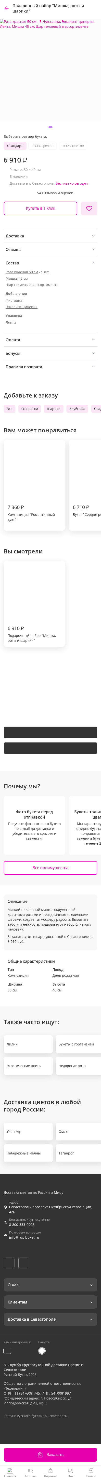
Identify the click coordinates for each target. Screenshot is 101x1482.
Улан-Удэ (14, 1131)
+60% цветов (73, 145)
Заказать (55, 1454)
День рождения (65, 975)
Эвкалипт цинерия (22, 306)
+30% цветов (42, 145)
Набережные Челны (24, 1153)
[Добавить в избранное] (89, 208)
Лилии (12, 1044)
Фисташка (14, 300)
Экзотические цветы (24, 1065)
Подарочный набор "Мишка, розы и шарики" (32, 634)
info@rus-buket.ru (24, 1237)
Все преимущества (50, 867)
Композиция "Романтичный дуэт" (31, 513)
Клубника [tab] (77, 408)
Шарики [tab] (54, 408)
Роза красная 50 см (22, 272)
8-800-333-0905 (21, 1224)
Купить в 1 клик (40, 208)
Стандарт (15, 145)
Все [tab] (10, 408)
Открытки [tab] (29, 408)
